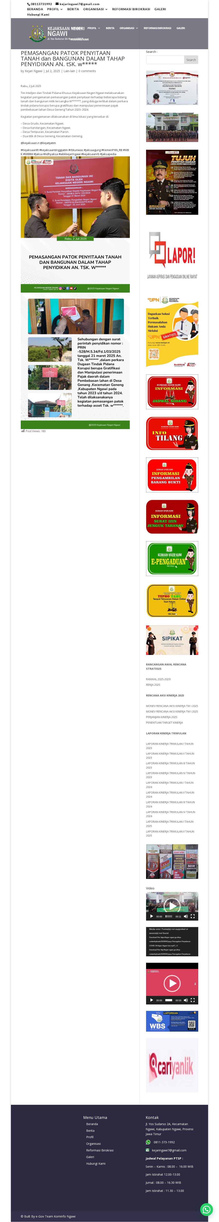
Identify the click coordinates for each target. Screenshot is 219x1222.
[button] (172, 906)
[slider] (169, 916)
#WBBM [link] (28, 154)
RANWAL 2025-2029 (158, 679)
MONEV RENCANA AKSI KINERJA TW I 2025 (172, 706)
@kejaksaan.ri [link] (30, 143)
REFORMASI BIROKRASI (131, 9)
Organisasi (93, 1144)
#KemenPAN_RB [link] (111, 150)
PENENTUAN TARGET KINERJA (164, 722)
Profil (89, 1137)
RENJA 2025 (153, 685)
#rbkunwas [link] (75, 150)
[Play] (151, 916)
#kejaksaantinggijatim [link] (53, 150)
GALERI (160, 9)
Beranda (92, 1124)
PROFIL (53, 9)
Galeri (90, 1157)
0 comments (87, 71)
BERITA (73, 9)
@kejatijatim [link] (48, 143)
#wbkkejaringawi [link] (70, 154)
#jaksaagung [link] (92, 150)
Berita (90, 1131)
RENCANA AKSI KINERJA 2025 (165, 695)
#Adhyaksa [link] (50, 154)
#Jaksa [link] (38, 154)
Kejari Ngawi (33, 71)
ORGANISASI (93, 9)
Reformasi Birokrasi (100, 1150)
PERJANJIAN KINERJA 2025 (161, 717)
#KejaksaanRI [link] (30, 150)
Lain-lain (69, 71)
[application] (172, 906)
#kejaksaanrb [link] (90, 154)
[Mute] (186, 916)
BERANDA (35, 9)
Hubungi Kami (38, 14)
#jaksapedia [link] (108, 154)
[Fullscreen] (193, 916)
